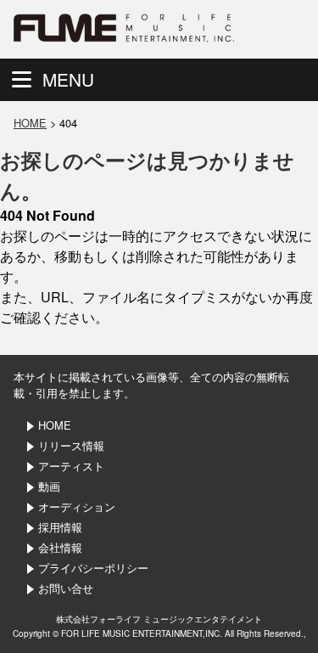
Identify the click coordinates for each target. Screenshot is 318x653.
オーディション (76, 506)
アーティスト (71, 466)
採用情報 (60, 527)
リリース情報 (71, 445)
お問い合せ (65, 588)
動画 (49, 486)
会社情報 (60, 547)
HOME (30, 123)
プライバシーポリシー (93, 568)
